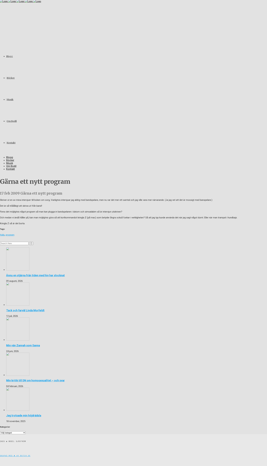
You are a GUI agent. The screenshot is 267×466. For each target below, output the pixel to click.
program (10, 234)
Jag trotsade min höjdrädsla (23, 415)
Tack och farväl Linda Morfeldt (25, 310)
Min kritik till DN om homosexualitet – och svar (35, 380)
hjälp (2, 234)
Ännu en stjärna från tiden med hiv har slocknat (35, 275)
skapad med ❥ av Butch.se (15, 456)
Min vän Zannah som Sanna (23, 345)
